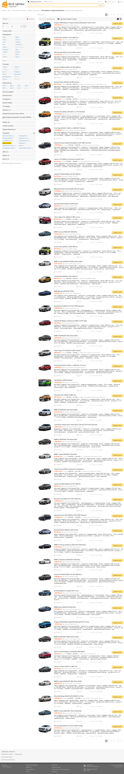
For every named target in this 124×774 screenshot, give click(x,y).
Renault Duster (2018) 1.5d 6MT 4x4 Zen (66, 82)
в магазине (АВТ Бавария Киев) (67, 234)
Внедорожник (7, 76)
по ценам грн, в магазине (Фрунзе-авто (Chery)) (77, 219)
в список (80, 33)
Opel (17, 49)
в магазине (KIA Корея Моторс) (67, 54)
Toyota (17, 56)
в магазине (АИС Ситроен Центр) (67, 668)
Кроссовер (17, 74)
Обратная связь (56, 767)
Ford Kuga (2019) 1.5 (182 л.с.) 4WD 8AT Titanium (70, 128)
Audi (4, 37)
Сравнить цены (117, 23)
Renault (17, 52)
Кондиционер (23, 135)
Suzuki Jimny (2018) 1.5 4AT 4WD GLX (66, 37)
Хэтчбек (16, 67)
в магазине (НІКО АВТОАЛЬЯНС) (67, 191)
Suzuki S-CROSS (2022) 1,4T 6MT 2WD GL (67, 67)
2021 (19, 85)
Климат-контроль (8, 135)
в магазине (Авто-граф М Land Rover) (69, 426)
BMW (17, 37)
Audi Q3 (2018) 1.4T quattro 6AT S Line (66, 591)
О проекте (54, 765)
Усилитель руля (8, 140)
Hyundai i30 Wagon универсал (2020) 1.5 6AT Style (70, 321)
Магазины (28, 767)
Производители (30, 769)
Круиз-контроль (7, 143)
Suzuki (5, 56)
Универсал (17, 71)
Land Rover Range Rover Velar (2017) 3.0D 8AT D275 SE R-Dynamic (75, 424)
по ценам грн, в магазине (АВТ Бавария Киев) (77, 456)
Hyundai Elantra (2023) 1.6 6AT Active (66, 530)
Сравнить (42, 14)
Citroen (18, 39)
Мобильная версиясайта (92, 770)
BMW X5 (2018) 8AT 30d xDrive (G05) (65, 410)
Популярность (50, 19)
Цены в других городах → (8, 757)
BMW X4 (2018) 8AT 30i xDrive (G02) (65, 439)
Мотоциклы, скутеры (7, 754)
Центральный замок (9, 145)
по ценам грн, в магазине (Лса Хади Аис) (75, 653)
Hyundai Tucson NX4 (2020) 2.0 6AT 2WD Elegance (70, 515)
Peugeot (5, 52)
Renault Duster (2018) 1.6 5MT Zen (65, 395)
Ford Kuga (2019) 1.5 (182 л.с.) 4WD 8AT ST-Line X (70, 365)
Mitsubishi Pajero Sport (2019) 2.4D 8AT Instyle (69, 189)
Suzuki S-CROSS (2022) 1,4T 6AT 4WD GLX (68, 574)
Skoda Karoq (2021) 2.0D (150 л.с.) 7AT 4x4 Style (69, 111)
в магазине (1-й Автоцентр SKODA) (68, 114)
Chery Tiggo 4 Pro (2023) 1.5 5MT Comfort (67, 350)
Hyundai (18, 42)
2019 (5, 88)
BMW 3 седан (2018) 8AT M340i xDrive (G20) (68, 261)
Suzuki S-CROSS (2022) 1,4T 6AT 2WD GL (67, 484)
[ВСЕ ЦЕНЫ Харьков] (5, 7)
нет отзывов (99, 33)
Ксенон (21, 145)
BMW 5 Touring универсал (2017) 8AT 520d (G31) (70, 545)
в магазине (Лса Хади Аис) (66, 382)
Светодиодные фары (9, 148)
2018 (12, 88)
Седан (5, 67)
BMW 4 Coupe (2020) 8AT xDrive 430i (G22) (67, 711)
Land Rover (19, 44)
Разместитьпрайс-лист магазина (92, 765)
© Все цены (4, 765)
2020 (27, 85)
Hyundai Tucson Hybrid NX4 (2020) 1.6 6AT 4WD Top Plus (72, 143)
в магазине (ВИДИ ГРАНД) (66, 39)
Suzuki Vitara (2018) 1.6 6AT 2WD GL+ (66, 276)
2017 (19, 88)
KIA (4, 44)
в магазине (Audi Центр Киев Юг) (67, 593)
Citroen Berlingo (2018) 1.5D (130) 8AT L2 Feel (68, 696)
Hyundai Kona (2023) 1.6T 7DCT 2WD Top (67, 499)
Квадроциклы (18, 754)
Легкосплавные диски (26, 148)
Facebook (54, 771)
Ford (4, 42)
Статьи (28, 771)
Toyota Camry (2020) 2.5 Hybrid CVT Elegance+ (69, 469)
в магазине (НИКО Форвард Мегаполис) (69, 130)
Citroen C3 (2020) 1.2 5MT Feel (63, 97)
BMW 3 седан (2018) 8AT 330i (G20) (65, 454)
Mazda (5, 47)
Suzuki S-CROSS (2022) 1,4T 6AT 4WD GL (67, 174)
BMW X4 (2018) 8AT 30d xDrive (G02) (65, 335)
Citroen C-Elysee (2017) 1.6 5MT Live (65, 666)
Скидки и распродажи (32, 765)
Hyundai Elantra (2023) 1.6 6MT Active (66, 203)
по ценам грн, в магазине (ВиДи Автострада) (77, 471)
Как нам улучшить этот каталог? (12, 163)
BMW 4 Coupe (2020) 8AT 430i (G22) (65, 232)
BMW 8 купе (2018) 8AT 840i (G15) (65, 607)
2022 (12, 85)
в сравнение (59, 33)
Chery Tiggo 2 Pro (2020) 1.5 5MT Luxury (67, 217)
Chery (5, 39)
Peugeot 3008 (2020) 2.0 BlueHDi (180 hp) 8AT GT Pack (71, 622)
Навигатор (22, 143)
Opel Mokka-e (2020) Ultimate (63, 380)
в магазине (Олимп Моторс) (66, 206)
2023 (5, 85)
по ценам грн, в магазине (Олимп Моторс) (77, 145)
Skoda (17, 54)
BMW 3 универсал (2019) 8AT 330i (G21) (67, 559)
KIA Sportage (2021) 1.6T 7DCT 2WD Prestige (68, 725)
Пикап (5, 74)
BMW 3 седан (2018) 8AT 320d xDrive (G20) (68, 681)
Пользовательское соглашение (60, 769)
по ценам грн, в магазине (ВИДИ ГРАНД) (74, 278)
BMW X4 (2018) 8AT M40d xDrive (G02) (66, 637)
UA (99, 1)
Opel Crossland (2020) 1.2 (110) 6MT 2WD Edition (69, 651)
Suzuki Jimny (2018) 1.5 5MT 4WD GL (66, 246)
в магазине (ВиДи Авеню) (65, 25)
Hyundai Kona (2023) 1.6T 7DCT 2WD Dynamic (69, 306)
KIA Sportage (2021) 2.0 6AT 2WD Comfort (67, 52)
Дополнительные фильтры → (9, 759)
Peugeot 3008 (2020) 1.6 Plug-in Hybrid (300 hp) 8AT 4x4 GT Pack (74, 23)
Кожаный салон (24, 138)
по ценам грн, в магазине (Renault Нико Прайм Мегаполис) (80, 84)
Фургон (5, 79)
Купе (5, 71)
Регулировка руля (25, 140)
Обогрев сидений (8, 138)
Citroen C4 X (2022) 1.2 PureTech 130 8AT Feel (69, 159)
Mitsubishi (6, 49)
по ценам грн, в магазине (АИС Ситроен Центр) (76, 99)
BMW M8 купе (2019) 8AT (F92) (64, 291)
